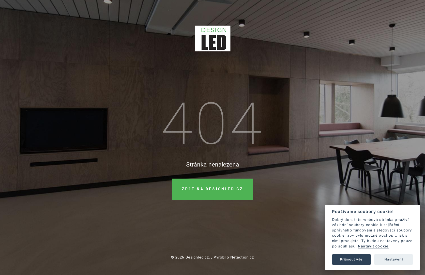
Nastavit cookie (373, 246)
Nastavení (393, 259)
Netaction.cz (242, 257)
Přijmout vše (351, 259)
